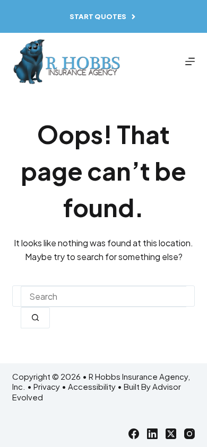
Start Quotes (98, 16)
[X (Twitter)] (171, 433)
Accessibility (92, 386)
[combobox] (103, 296)
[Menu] (190, 61)
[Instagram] (189, 433)
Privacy (46, 386)
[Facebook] (133, 433)
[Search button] (35, 317)
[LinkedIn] (152, 433)
